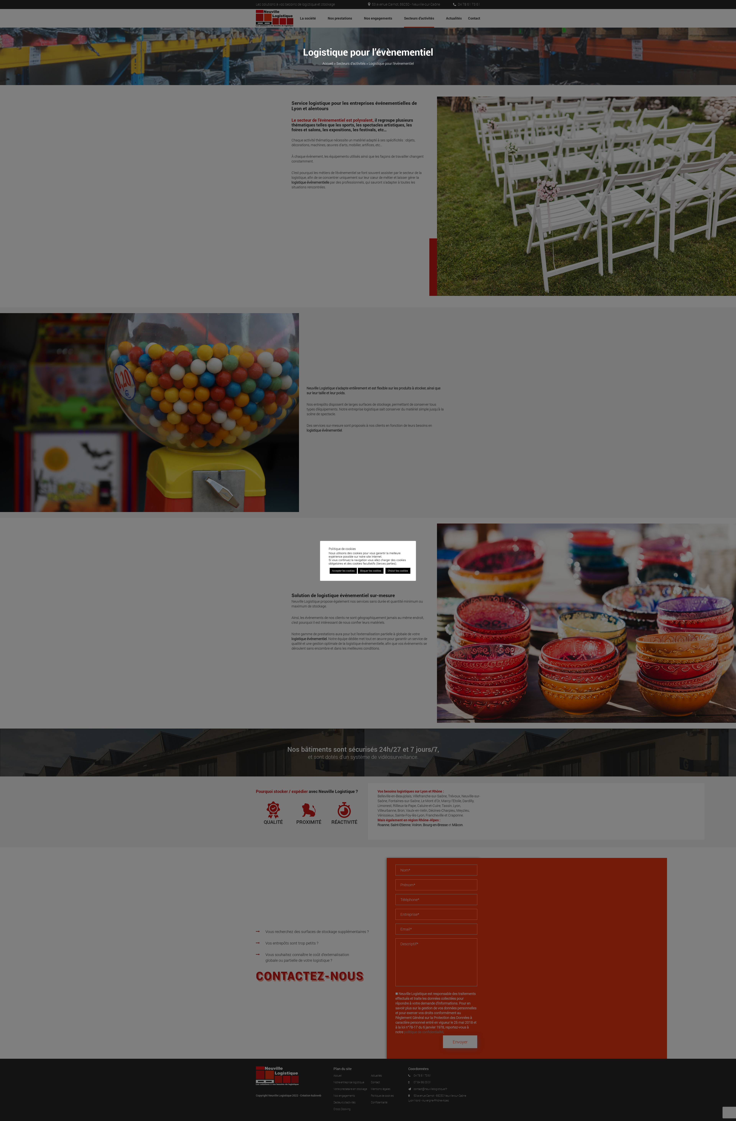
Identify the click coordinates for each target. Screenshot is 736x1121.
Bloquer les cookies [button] (370, 570)
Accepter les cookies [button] (343, 570)
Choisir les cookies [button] (398, 570)
